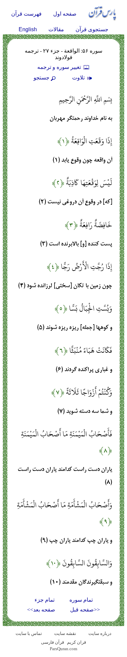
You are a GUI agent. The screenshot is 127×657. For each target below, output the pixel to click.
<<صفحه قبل (85, 610)
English (28, 29)
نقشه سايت (65, 633)
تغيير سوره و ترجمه (59, 67)
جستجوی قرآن (92, 29)
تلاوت (79, 77)
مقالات (56, 29)
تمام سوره (81, 600)
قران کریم (76, 642)
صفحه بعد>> (41, 610)
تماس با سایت (29, 633)
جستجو (41, 77)
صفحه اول (65, 14)
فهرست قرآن (26, 14)
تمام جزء (45, 600)
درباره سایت (99, 633)
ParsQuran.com (63, 648)
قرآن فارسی (52, 642)
